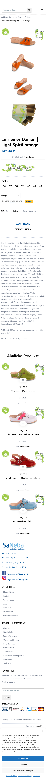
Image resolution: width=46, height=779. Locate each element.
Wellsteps (7, 663)
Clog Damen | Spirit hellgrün (23, 391)
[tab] (23, 225)
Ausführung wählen (23, 380)
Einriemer (32, 211)
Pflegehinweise (9, 644)
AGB (5, 604)
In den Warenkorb (12, 201)
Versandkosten (29, 157)
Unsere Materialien (10, 636)
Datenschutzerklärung (25, 776)
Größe (5, 181)
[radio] (4, 186)
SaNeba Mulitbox (9, 647)
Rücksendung (8, 659)
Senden (6, 697)
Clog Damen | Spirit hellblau (23, 521)
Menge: (4, 195)
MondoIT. (38, 726)
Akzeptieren (23, 758)
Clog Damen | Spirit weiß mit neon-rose (23, 434)
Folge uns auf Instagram (17, 579)
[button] (43, 731)
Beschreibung (23, 224)
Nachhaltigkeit (8, 632)
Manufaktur (7, 628)
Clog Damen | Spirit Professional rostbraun (23, 478)
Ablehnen (23, 764)
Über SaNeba (8, 592)
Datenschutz (8, 611)
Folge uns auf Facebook (17, 574)
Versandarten (8, 651)
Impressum (36, 776)
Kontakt (6, 596)
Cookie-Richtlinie (11, 776)
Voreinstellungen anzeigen (23, 770)
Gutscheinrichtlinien (10, 615)
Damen (25, 211)
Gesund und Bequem (11, 640)
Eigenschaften (23, 229)
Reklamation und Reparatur (13, 655)
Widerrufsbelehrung (10, 600)
